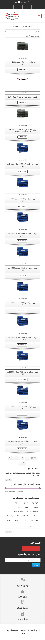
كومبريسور (34, 520)
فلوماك (25, 516)
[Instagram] (11, 7)
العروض (16, 503)
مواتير (8, 520)
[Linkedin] (15, 7)
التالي (23, 463)
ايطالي (35, 507)
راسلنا (16, 2)
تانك (26, 507)
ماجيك (24, 520)
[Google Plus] (24, 7)
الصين (26, 503)
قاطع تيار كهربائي (12, 516)
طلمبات (18, 507)
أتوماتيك (35, 503)
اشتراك (36, 565)
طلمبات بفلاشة (32, 511)
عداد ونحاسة (18, 511)
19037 (26, 2)
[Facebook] (33, 7)
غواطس (35, 516)
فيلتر (8, 479)
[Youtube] (20, 7)
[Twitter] (29, 7)
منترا (16, 520)
